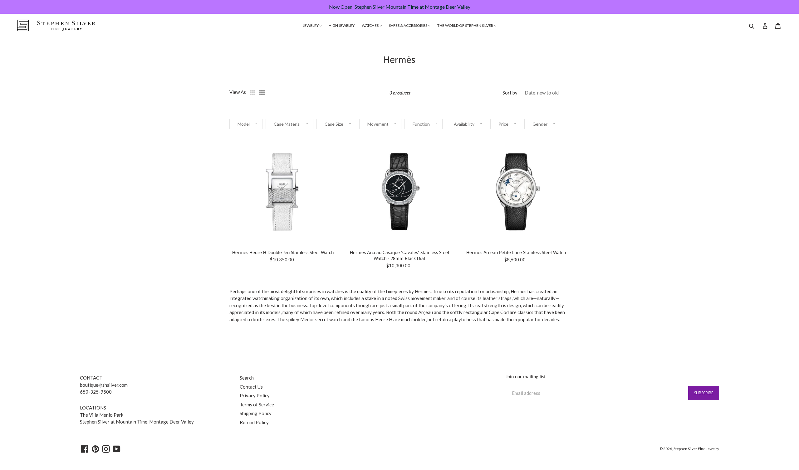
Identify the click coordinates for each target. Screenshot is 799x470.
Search (247, 377)
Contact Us (251, 387)
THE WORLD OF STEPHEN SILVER (465, 25)
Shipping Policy (256, 413)
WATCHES (370, 25)
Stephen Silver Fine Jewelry (696, 448)
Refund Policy (254, 422)
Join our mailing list (526, 377)
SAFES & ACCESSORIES (408, 25)
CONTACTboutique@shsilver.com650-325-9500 (104, 385)
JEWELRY (311, 25)
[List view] (262, 92)
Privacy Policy (255, 395)
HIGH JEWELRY (342, 25)
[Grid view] (253, 92)
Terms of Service (257, 404)
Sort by (509, 92)
